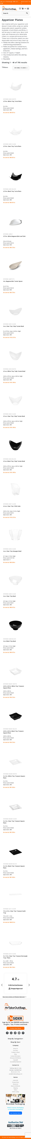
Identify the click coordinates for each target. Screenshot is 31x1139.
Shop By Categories (15, 1039)
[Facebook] (7, 1033)
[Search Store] (27, 13)
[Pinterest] (23, 1033)
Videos (15, 1090)
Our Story (15, 1050)
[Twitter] (15, 1033)
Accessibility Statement (15, 1062)
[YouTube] (19, 1033)
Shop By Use (15, 1042)
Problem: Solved (16, 1052)
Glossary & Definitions (15, 1058)
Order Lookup (15, 1091)
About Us (15, 1048)
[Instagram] (11, 1033)
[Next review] (29, 985)
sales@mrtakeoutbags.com (15, 1074)
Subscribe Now (15, 1028)
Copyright (15, 1060)
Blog (15, 1054)
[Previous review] (2, 985)
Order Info (15, 1080)
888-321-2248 (18, 1068)
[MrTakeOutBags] (9, 8)
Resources (15, 1084)
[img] (15, 982)
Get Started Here (15, 1113)
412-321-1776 (16, 1072)
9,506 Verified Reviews (15, 985)
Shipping (15, 1088)
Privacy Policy (15, 1082)
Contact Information (15, 1056)
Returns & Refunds (15, 1086)
